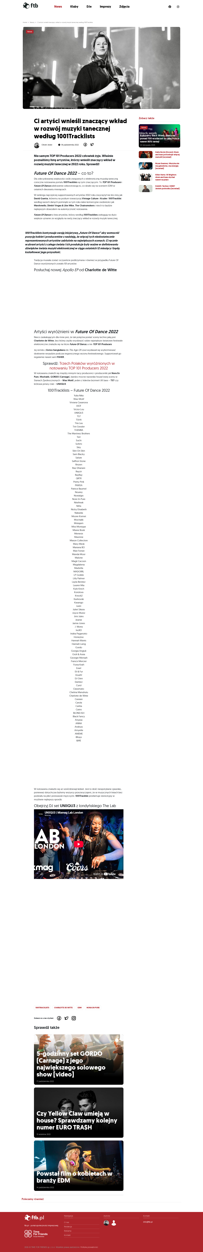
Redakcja (68, 1226)
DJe (89, 7)
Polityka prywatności (89, 1247)
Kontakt (67, 1235)
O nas (66, 1222)
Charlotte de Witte (63, 1007)
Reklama (67, 1231)
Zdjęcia (124, 7)
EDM (80, 1007)
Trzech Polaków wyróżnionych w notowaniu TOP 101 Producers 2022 (82, 365)
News (58, 7)
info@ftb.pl (148, 1222)
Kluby (74, 7)
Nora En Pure (93, 1007)
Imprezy (105, 7)
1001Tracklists (42, 1007)
